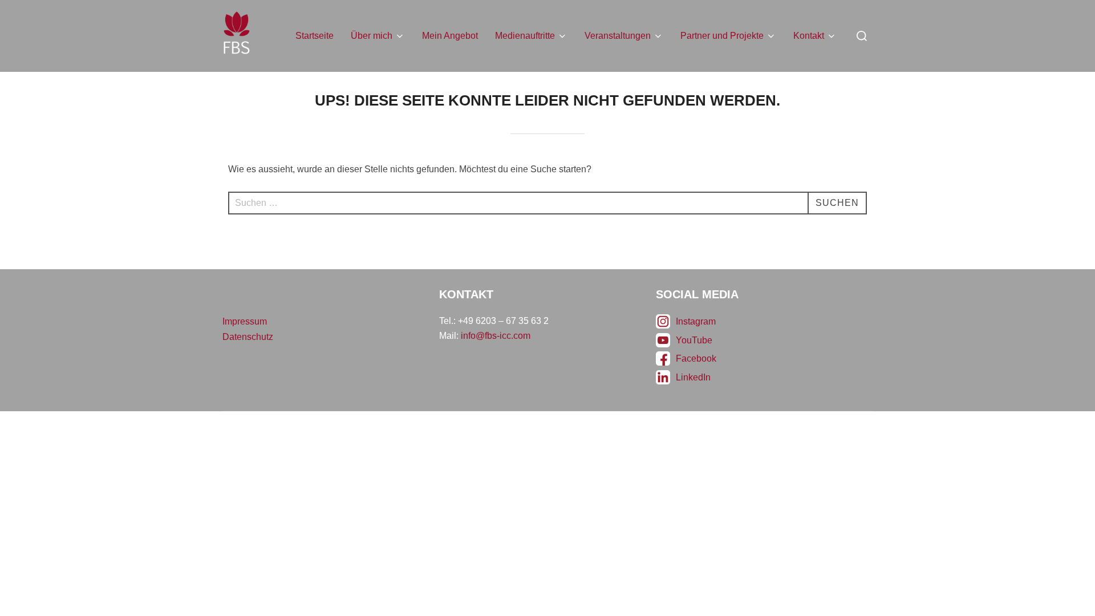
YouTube (694, 340)
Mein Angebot (450, 35)
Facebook (696, 358)
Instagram (696, 321)
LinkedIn (693, 377)
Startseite (314, 35)
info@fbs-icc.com (495, 336)
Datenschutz (247, 337)
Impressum (244, 321)
